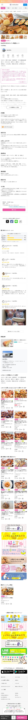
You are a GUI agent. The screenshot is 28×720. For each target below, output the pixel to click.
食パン (2, 61)
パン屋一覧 (6, 11)
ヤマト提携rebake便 (22, 60)
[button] (8, 8)
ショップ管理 (3, 689)
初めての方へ (3, 677)
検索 (3, 8)
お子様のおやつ (22, 63)
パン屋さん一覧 (3, 683)
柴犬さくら (7, 273)
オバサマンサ (8, 245)
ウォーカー (7, 301)
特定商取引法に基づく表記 (7, 370)
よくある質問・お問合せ (5, 680)
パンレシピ (17, 683)
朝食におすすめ (15, 63)
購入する (14, 209)
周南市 (15, 11)
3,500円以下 (14, 60)
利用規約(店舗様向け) (4, 695)
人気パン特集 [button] (14, 8)
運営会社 (16, 695)
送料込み (3, 63)
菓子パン (13, 61)
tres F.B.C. (19, 11)
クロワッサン (7, 61)
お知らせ (16, 680)
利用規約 (2, 693)
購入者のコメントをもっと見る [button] (14, 331)
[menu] (2, 4)
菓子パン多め (8, 60)
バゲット (22, 61)
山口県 (11, 11)
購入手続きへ (21, 717)
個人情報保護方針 (4, 697)
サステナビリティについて (5, 686)
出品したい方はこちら (19, 686)
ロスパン (3, 60)
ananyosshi (7, 285)
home (2, 11)
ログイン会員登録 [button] (25, 4)
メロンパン (3, 65)
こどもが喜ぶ (8, 63)
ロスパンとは (17, 677)
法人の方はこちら (18, 697)
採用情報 (16, 693)
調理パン (17, 61)
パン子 (6, 259)
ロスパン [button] (20, 8)
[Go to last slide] (2, 24)
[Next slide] (26, 24)
